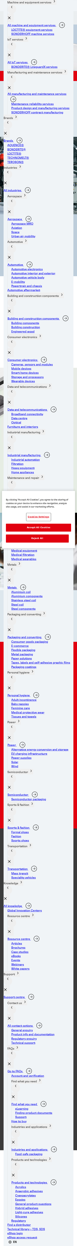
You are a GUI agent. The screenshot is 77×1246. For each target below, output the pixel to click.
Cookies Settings (38, 517)
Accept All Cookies (38, 527)
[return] (12, 9)
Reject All (37, 538)
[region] (38, 519)
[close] (11, 18)
